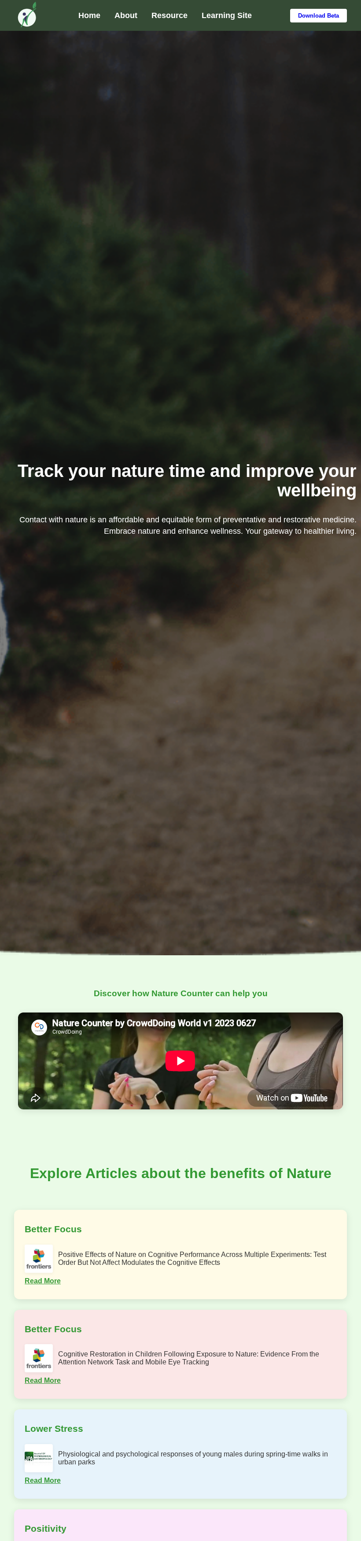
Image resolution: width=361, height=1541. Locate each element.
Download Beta (318, 15)
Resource (169, 15)
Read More (43, 1281)
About (125, 15)
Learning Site (227, 15)
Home (89, 15)
